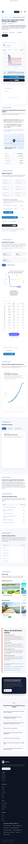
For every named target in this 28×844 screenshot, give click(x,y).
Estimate (7, 212)
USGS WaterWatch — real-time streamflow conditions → (14, 666)
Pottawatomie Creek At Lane (7, 513)
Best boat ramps (8, 830)
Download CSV (13, 80)
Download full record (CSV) (9, 217)
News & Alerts (4, 804)
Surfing (3, 797)
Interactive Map (4, 802)
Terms (3, 817)
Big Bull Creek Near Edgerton (8, 519)
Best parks (6, 827)
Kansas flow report (7, 131)
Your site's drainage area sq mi (13, 205)
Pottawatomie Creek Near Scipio (8, 522)
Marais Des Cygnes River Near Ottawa (9, 507)
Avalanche (3, 780)
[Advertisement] (14, 5)
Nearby (4, 35)
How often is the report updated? (11, 728)
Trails (3, 795)
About (3, 814)
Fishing (3, 789)
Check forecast (9, 350)
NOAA (6, 841)
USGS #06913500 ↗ (10, 23)
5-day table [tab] (10, 428)
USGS (4, 841)
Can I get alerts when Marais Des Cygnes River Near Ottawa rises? (13, 749)
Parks (3, 794)
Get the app (8, 690)
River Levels (4, 779)
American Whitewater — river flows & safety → (12, 668)
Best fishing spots (14, 827)
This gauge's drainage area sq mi (13, 208)
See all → (24, 580)
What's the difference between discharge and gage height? (13, 733)
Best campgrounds (17, 825)
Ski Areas (3, 786)
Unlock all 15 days (14, 334)
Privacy (3, 819)
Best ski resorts (7, 825)
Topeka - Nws (5, 558)
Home (3, 17)
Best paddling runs (17, 830)
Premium (3, 816)
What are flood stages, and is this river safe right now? (14, 743)
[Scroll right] (25, 588)
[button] (17, 585)
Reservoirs (3, 777)
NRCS (8, 841)
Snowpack (3, 774)
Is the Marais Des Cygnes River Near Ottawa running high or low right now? (13, 717)
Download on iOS (6, 768)
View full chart (13, 76)
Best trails (18, 832)
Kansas (10, 17)
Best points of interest (9, 832)
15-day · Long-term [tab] (18, 428)
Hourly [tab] (4, 428)
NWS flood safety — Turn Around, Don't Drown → (12, 670)
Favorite (5, 32)
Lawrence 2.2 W (5, 550)
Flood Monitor (4, 807)
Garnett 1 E (5, 547)
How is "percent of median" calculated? (12, 738)
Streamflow (6, 17)
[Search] (21, 11)
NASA (11, 841)
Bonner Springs (5, 555)
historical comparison (10, 130)
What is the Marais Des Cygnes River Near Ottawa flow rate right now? (14, 712)
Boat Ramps (4, 792)
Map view (19, 32)
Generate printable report (9, 225)
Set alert (12, 32)
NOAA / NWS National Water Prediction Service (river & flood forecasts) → (13, 664)
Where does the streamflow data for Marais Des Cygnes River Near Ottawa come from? (14, 723)
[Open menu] (25, 11)
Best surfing (6, 834)
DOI (12, 841)
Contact (3, 820)
